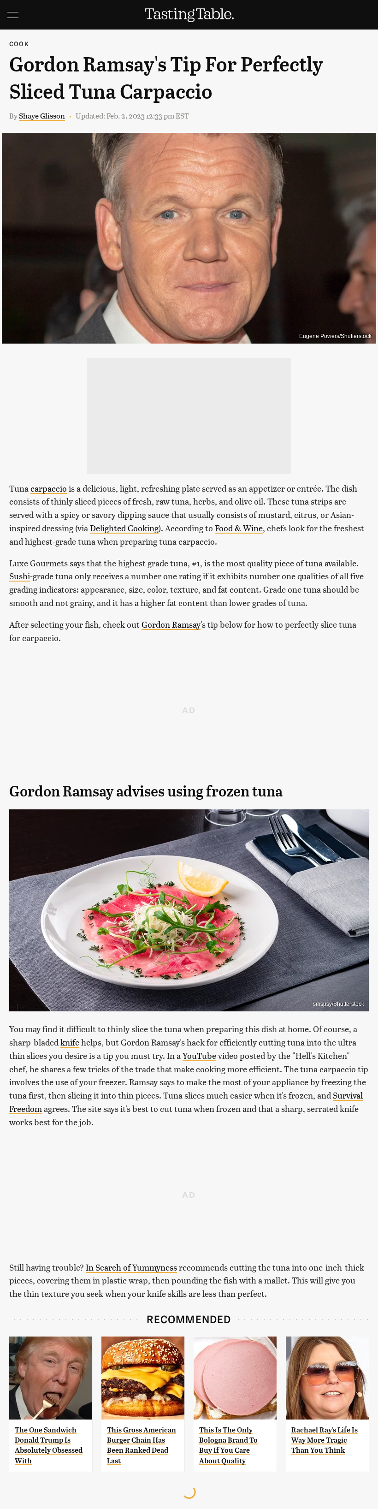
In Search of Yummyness (131, 1267)
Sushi (19, 576)
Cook (19, 44)
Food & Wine (239, 528)
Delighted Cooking (124, 528)
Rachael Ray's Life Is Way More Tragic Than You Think (324, 1440)
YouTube (199, 1055)
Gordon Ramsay (171, 624)
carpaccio (48, 488)
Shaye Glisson (42, 115)
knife (69, 1042)
